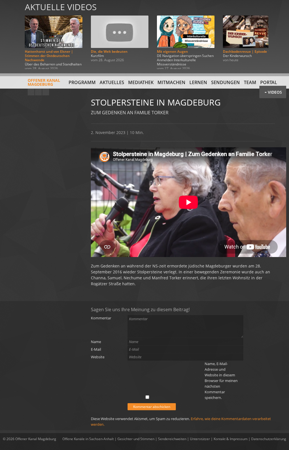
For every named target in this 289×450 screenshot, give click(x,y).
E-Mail (96, 349)
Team (250, 82)
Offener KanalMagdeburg (44, 82)
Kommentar (101, 318)
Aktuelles (112, 82)
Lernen (198, 82)
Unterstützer (200, 438)
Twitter (45, 92)
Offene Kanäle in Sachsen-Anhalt (88, 438)
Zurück (11, 34)
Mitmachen (171, 82)
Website (97, 356)
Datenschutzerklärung (268, 438)
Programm (82, 82)
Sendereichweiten (172, 438)
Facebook (38, 92)
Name (96, 341)
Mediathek (141, 82)
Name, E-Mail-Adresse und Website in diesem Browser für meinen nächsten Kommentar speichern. (221, 380)
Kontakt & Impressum (231, 438)
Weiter (278, 34)
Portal (268, 82)
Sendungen (225, 82)
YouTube (31, 92)
